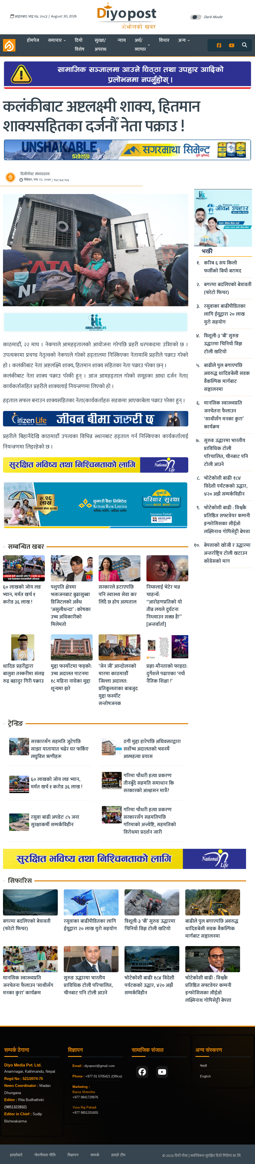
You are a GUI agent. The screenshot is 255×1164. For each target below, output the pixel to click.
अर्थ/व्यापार (140, 45)
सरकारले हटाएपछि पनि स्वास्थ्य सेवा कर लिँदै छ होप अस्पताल (118, 594)
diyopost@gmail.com (99, 1066)
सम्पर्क (94, 1155)
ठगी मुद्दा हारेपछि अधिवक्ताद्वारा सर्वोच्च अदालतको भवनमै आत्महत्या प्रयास (152, 749)
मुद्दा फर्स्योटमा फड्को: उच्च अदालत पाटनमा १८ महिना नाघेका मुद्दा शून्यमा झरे (71, 677)
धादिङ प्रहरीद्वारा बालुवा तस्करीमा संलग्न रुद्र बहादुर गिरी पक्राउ (23, 673)
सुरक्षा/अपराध (100, 45)
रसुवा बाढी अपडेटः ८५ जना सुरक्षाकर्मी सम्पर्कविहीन (55, 821)
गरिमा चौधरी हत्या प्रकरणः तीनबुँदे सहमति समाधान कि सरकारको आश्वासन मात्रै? (149, 783)
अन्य (182, 40)
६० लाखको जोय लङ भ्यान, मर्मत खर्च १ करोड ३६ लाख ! (22, 594)
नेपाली (203, 1066)
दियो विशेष (79, 45)
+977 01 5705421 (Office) (103, 1076)
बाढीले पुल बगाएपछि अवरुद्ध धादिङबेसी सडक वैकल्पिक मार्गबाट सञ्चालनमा (227, 377)
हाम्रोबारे (16, 1155)
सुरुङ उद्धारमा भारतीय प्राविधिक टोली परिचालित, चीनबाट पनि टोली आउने (226, 452)
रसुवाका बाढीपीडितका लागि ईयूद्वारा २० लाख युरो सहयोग (225, 314)
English (205, 1076)
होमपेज (33, 40)
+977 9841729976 (85, 1097)
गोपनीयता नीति (45, 1155)
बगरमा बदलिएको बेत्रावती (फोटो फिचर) (228, 288)
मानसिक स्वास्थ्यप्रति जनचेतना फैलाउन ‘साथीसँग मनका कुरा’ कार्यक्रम (224, 415)
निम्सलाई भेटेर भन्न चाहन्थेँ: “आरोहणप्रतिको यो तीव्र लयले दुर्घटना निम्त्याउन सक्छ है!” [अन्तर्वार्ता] (164, 606)
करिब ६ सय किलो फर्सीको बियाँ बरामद (222, 267)
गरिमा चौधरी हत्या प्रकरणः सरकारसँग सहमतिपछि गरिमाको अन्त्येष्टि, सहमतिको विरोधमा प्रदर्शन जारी (150, 821)
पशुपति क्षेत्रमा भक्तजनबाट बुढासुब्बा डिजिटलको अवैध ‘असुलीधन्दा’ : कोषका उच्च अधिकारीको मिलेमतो (71, 606)
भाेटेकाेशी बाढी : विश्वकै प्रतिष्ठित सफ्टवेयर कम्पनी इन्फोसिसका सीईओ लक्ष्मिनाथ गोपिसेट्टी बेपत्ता (227, 520)
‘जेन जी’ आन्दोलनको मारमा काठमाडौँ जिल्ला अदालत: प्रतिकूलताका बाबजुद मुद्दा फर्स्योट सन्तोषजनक (118, 685)
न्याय (122, 40)
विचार (164, 40)
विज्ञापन (72, 1155)
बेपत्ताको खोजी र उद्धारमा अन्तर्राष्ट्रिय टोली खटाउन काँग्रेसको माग (227, 553)
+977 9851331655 (85, 1112)
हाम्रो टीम (118, 1155)
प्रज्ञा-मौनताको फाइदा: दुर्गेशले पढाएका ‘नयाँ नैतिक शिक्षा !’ (166, 673)
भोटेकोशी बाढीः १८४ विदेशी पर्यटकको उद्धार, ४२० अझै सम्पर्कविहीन (226, 486)
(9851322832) (15, 1107)
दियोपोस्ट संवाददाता (35, 174)
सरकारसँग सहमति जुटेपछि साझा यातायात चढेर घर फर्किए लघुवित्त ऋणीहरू (59, 749)
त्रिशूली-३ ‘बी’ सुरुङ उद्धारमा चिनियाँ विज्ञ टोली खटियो (223, 344)
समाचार (55, 40)
